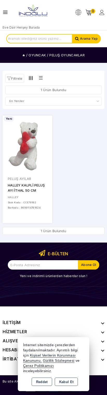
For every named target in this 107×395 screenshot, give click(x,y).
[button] (14, 78)
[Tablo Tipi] (41, 78)
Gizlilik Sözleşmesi (59, 361)
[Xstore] (33, 12)
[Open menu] (7, 12)
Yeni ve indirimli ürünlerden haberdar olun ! (53, 276)
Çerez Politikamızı (38, 366)
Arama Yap (89, 39)
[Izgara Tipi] (31, 78)
